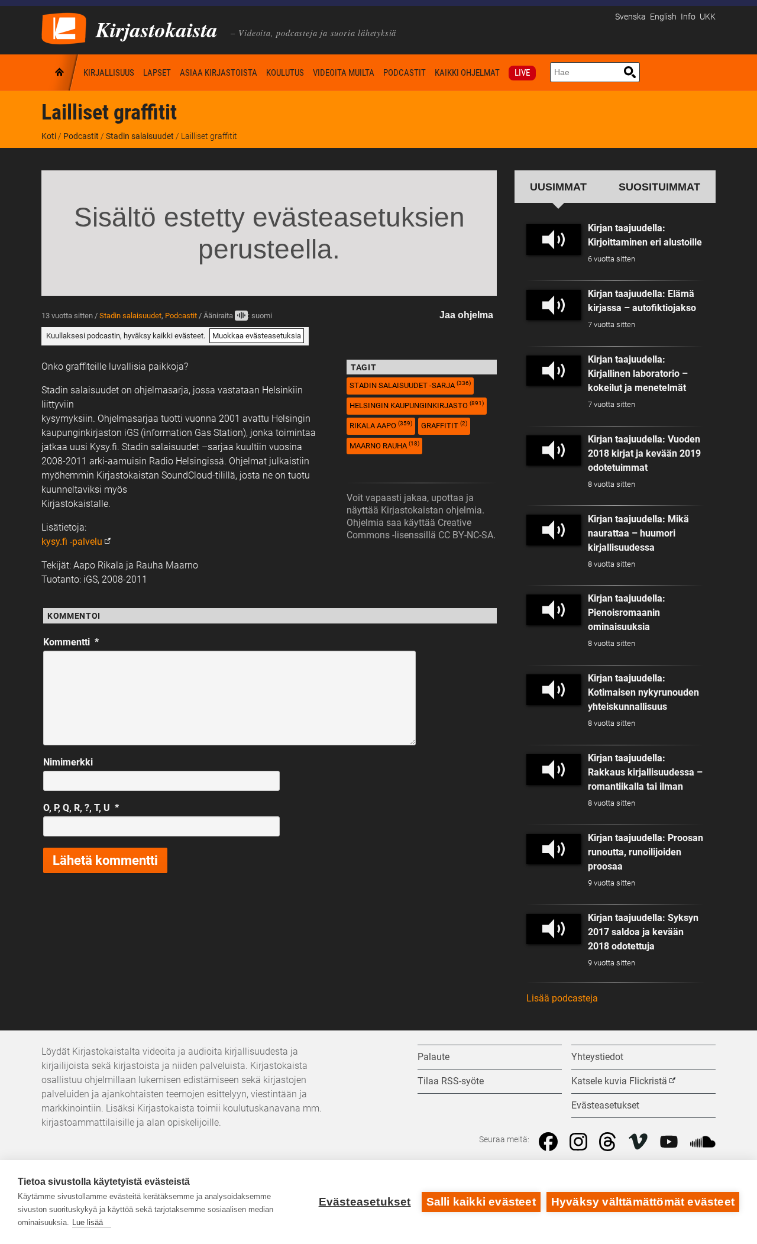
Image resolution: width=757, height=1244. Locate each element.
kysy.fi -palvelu (71, 541)
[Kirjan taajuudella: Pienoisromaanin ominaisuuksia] (553, 609)
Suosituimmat (659, 186)
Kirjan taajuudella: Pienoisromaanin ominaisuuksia (626, 612)
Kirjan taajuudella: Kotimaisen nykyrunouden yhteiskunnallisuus (643, 692)
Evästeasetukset (365, 1201)
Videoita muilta (343, 72)
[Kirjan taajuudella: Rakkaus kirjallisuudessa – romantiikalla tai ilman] (553, 769)
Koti (60, 72)
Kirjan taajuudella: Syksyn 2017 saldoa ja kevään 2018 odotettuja (643, 932)
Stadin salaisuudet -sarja (410, 385)
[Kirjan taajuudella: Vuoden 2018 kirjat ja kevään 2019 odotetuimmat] (553, 450)
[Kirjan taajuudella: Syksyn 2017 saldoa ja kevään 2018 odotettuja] (553, 929)
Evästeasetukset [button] (605, 1105)
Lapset (157, 72)
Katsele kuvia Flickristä (619, 1081)
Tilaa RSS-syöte (451, 1081)
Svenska (630, 17)
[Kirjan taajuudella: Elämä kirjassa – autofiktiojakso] (553, 305)
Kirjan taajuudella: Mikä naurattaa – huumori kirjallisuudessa (638, 533)
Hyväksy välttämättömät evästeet (643, 1201)
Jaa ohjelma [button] (466, 315)
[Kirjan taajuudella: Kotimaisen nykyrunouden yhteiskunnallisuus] (553, 689)
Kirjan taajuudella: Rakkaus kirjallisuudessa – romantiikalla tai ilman (645, 772)
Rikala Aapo (381, 425)
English (663, 17)
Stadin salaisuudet (140, 136)
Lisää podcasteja (562, 998)
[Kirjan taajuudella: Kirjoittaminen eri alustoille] (553, 239)
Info (688, 17)
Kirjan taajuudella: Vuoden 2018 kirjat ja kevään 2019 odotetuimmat (644, 453)
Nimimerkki (68, 762)
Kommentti (71, 642)
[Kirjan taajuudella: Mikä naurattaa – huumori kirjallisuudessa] (553, 530)
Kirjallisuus (108, 72)
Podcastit (404, 72)
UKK (708, 17)
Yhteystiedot (597, 1056)
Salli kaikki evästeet (481, 1201)
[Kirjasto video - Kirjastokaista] (63, 27)
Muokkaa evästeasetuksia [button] (256, 335)
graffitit (444, 425)
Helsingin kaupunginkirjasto (417, 405)
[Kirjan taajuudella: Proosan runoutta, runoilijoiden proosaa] (553, 849)
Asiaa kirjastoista (218, 72)
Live (522, 72)
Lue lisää (87, 1222)
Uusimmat (558, 186)
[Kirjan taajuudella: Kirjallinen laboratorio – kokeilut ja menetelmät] (553, 371)
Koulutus (285, 72)
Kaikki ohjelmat (467, 72)
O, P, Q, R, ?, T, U (81, 807)
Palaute (433, 1056)
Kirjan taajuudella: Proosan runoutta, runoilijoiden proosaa (645, 852)
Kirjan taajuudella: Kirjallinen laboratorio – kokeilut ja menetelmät (638, 373)
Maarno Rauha (384, 445)
